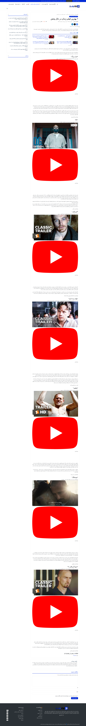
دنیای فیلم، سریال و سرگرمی (70, 14)
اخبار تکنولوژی (40, 710)
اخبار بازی (40, 711)
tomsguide (74, 655)
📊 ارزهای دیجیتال (17, 4)
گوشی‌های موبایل (20, 716)
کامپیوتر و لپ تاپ (20, 715)
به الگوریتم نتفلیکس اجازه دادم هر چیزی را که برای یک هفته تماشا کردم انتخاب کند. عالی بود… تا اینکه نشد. (64, 42)
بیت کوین (41, 714)
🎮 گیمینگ (23, 4)
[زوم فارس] (74, 6)
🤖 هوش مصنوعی (11, 4)
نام (77, 687)
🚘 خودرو (27, 4)
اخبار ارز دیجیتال (40, 713)
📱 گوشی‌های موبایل (52, 4)
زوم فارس (76, 14)
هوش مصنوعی (21, 718)
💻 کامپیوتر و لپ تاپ (45, 4)
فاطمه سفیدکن (75, 21)
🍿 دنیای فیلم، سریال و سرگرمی (35, 4)
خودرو (22, 713)
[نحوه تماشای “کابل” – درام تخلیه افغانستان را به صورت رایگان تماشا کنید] (75, 36)
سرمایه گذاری (40, 716)
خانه (57, 4)
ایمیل (77, 691)
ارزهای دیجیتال (21, 710)
